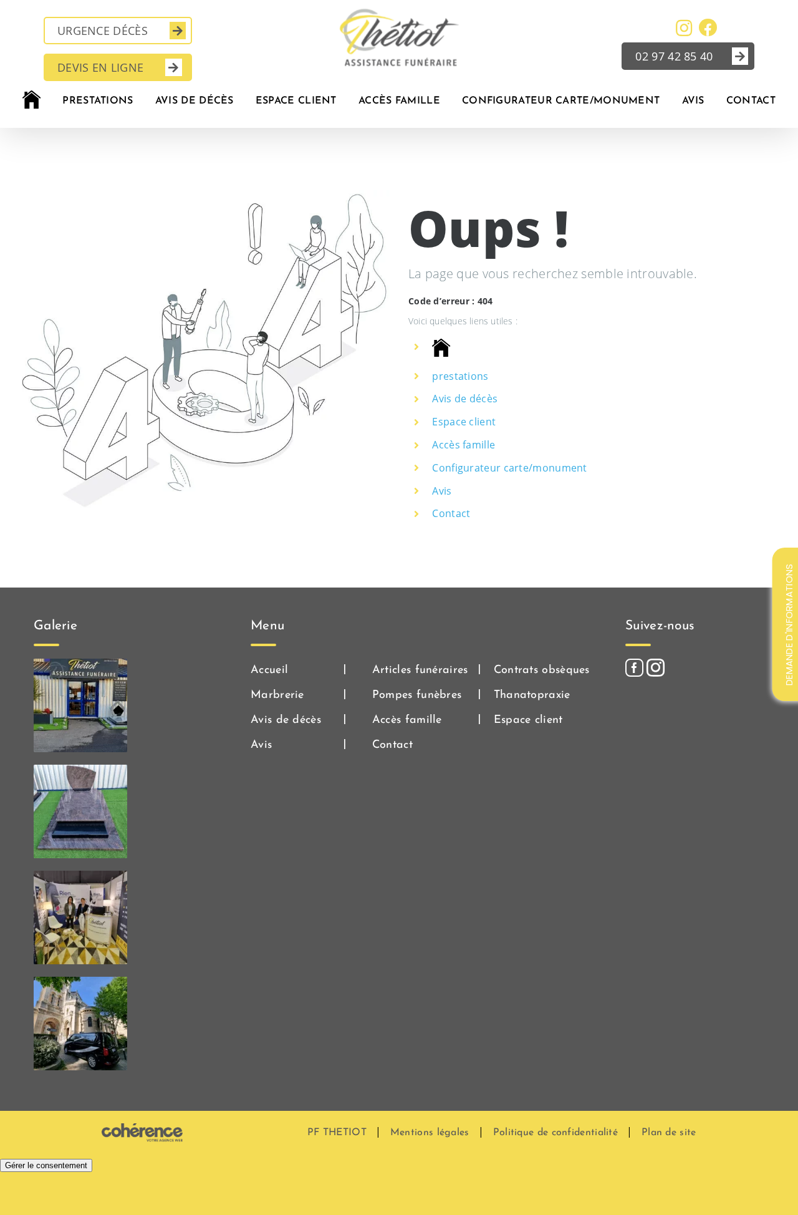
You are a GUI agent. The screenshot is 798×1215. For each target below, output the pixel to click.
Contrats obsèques (542, 670)
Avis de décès (465, 398)
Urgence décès (102, 30)
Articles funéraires (420, 670)
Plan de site (669, 1133)
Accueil (269, 670)
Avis (441, 491)
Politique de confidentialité (555, 1133)
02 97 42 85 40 (674, 56)
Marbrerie (277, 695)
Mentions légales (429, 1133)
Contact (451, 513)
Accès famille (463, 445)
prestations (460, 376)
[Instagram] (656, 668)
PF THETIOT (337, 1133)
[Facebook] (634, 668)
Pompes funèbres (417, 695)
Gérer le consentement (46, 1165)
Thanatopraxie (532, 695)
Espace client (464, 421)
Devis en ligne (100, 67)
